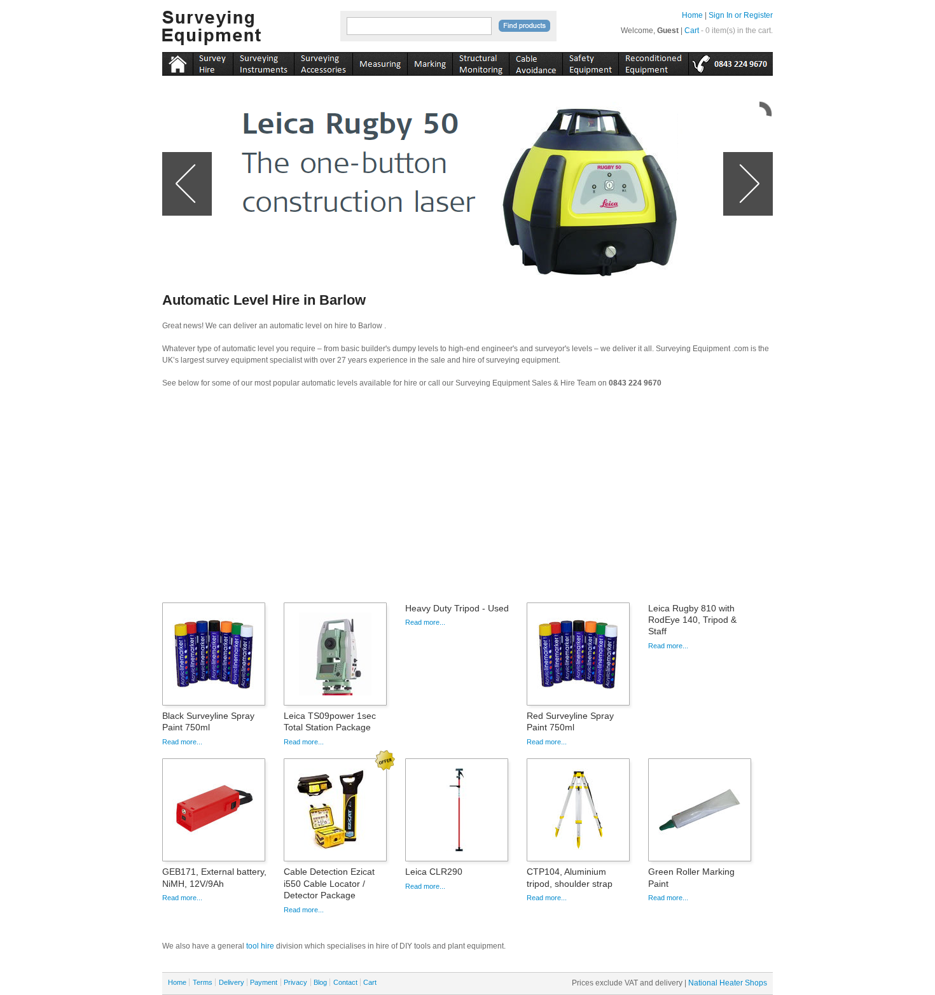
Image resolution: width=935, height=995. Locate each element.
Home (692, 15)
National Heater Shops (727, 982)
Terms (202, 982)
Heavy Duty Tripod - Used (457, 608)
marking (429, 62)
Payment (263, 982)
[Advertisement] (467, 499)
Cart (691, 30)
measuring (379, 62)
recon (653, 62)
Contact (345, 982)
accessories (323, 62)
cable (535, 62)
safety (590, 62)
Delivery (231, 982)
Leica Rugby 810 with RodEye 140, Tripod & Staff (692, 619)
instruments (213, 62)
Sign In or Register (741, 15)
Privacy (295, 982)
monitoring (480, 62)
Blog (320, 982)
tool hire (260, 946)
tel (730, 62)
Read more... (182, 742)
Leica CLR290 (433, 871)
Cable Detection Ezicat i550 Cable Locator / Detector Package (329, 883)
